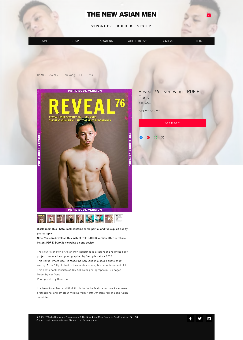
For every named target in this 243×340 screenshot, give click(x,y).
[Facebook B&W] (190, 318)
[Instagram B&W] (209, 318)
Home (41, 75)
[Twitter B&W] (199, 318)
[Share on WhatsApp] (155, 137)
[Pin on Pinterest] (148, 137)
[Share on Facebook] (141, 137)
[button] (208, 14)
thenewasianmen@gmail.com (66, 320)
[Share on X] (162, 137)
